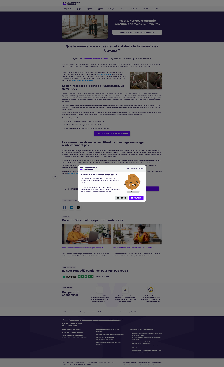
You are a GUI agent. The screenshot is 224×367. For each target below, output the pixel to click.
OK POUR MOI (136, 198)
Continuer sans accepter (134, 169)
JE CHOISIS (121, 198)
